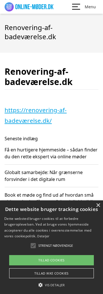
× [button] (98, 205)
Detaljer (43, 236)
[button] (51, 285)
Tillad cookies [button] (51, 260)
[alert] (51, 247)
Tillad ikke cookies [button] (51, 273)
